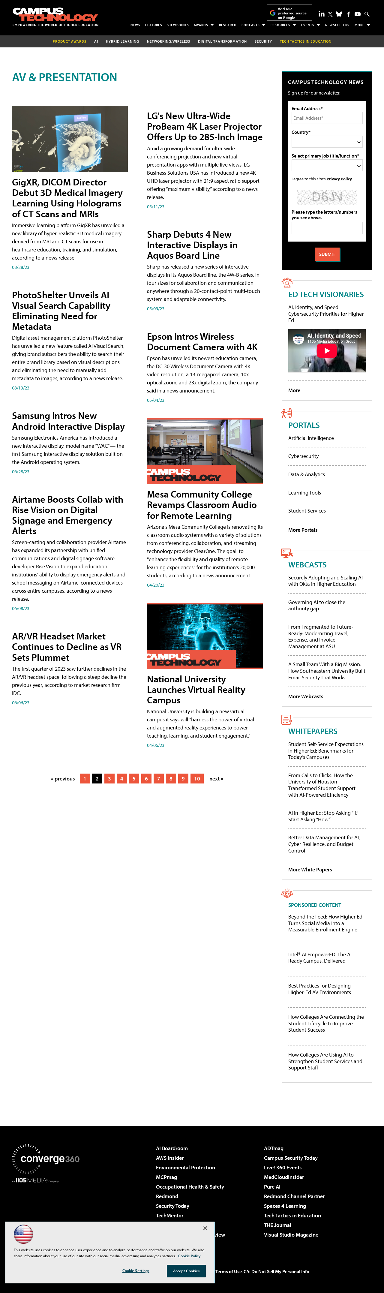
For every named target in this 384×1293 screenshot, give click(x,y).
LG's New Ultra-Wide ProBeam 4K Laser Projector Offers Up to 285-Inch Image (205, 126)
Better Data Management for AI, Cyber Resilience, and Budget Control (324, 844)
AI (96, 41)
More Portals (303, 529)
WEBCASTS (307, 564)
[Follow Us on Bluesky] (339, 14)
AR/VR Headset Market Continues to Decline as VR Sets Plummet (67, 646)
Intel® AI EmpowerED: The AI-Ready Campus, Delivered (320, 957)
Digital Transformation (222, 41)
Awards (201, 25)
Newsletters (337, 25)
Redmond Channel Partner (294, 1196)
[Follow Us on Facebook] (348, 14)
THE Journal (277, 1225)
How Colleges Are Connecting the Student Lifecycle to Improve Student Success (326, 1023)
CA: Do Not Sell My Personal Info (276, 1271)
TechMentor (169, 1215)
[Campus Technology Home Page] (55, 17)
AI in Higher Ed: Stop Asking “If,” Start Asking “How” (323, 816)
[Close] (205, 1228)
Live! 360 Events (283, 1167)
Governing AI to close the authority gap (316, 605)
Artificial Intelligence (311, 438)
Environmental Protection (185, 1167)
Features (153, 25)
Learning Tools (304, 492)
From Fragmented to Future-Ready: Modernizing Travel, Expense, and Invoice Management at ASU (320, 636)
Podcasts (251, 25)
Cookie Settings (135, 1270)
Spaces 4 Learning (285, 1205)
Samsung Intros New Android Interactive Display (68, 420)
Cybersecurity (303, 456)
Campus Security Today (291, 1157)
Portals (304, 424)
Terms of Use (228, 1271)
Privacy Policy (339, 179)
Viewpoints (178, 25)
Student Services (307, 510)
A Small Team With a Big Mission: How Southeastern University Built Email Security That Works (326, 671)
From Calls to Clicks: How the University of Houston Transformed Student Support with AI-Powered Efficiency (322, 785)
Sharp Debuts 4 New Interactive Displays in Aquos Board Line (192, 244)
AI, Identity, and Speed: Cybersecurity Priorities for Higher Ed (326, 313)
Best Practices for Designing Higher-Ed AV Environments (319, 988)
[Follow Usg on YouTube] (358, 14)
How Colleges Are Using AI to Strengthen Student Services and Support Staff (325, 1061)
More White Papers (310, 869)
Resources (280, 25)
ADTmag (274, 1148)
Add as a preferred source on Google (292, 13)
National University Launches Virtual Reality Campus (196, 689)
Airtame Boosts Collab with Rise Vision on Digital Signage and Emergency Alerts (67, 515)
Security (263, 41)
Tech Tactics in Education (292, 1215)
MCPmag (166, 1177)
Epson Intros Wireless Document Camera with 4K (202, 341)
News (135, 25)
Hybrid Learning (122, 41)
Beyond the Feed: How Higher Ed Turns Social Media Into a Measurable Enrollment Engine (325, 923)
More (359, 25)
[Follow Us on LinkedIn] (322, 14)
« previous (63, 778)
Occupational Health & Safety (190, 1186)
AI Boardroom (172, 1148)
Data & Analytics (306, 474)
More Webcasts (305, 696)
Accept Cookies (186, 1270)
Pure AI (272, 1186)
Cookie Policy (189, 1255)
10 (197, 778)
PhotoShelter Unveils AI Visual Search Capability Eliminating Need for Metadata (61, 310)
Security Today (172, 1205)
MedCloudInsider (284, 1177)
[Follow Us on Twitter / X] (330, 14)
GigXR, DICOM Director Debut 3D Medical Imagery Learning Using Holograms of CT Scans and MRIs (67, 198)
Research (227, 25)
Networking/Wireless (168, 41)
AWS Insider (170, 1157)
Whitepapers (313, 731)
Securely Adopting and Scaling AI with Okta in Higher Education (325, 581)
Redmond (167, 1196)
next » (216, 778)
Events (307, 25)
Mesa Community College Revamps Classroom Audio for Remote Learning (202, 504)
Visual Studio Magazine (291, 1234)
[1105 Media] (48, 1213)
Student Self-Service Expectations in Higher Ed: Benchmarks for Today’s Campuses (326, 750)
